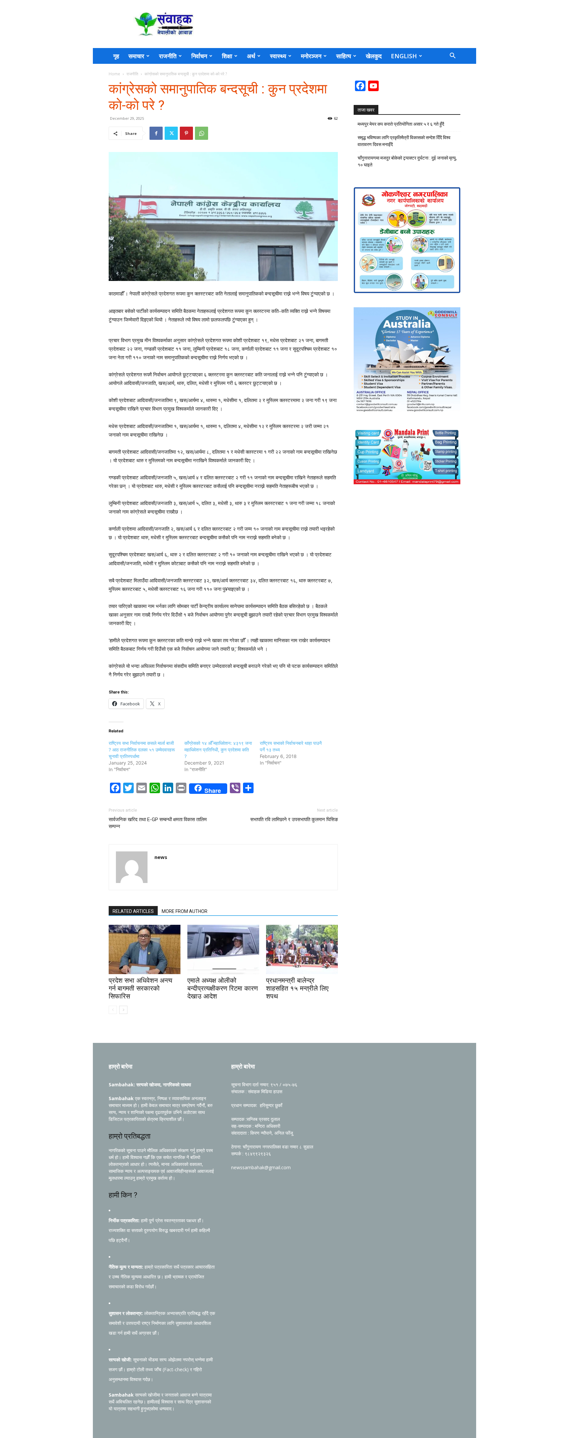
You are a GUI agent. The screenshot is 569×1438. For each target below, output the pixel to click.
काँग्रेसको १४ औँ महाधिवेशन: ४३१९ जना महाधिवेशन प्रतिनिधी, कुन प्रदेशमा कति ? (218, 749)
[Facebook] (156, 133)
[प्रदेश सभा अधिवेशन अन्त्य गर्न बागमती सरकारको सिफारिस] (144, 949)
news (160, 857)
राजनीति (167, 56)
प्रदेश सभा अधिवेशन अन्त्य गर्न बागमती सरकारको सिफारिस (140, 988)
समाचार (136, 56)
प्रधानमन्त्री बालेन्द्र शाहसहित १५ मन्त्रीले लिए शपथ (297, 988)
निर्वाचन (199, 56)
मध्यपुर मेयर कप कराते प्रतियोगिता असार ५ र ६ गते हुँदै (401, 124)
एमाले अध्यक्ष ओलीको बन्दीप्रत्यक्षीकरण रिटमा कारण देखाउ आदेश (222, 988)
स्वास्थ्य (278, 56)
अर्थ (251, 56)
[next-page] (123, 1010)
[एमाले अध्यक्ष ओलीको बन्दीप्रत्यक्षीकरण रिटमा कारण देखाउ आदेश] (223, 949)
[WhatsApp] (201, 133)
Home (114, 74)
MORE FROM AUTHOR (184, 911)
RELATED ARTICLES (133, 911)
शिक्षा (227, 56)
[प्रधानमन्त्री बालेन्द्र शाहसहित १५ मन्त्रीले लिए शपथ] (302, 949)
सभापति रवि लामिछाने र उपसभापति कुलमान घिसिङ (294, 819)
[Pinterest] (186, 133)
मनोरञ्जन (311, 56)
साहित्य (343, 56)
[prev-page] (113, 1010)
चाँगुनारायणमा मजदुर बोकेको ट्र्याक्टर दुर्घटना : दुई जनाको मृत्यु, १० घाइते (407, 161)
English (404, 56)
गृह (116, 56)
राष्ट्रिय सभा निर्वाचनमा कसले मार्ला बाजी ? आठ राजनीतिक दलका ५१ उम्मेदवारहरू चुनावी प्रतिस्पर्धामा (142, 749)
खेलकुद (374, 56)
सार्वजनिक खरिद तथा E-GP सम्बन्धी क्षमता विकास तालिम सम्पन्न (158, 823)
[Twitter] (171, 133)
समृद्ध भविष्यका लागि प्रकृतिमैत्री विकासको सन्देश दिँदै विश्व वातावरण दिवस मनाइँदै (404, 141)
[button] (452, 56)
